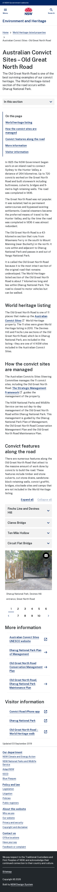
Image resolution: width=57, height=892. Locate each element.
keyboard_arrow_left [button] (8, 616)
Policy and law (11, 784)
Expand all (27, 499)
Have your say (10, 842)
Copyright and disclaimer (15, 827)
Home (6, 32)
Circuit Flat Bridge (29, 543)
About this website (14, 809)
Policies (7, 798)
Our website (9, 818)
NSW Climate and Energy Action (19, 756)
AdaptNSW (8, 769)
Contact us (9, 833)
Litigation (7, 793)
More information (16, 145)
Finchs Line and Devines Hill (29, 510)
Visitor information (16, 151)
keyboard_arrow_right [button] (48, 616)
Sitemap (7, 871)
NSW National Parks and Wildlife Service (19, 763)
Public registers (11, 803)
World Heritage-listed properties (29, 32)
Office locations (11, 837)
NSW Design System (22, 884)
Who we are (8, 813)
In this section (28, 101)
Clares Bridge (29, 522)
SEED (5, 774)
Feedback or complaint (14, 847)
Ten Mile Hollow (29, 533)
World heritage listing (18, 122)
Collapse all (44, 499)
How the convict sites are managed (21, 130)
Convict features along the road (25, 139)
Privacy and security (13, 822)
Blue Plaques (9, 778)
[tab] (11, 608)
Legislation (8, 789)
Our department (12, 752)
